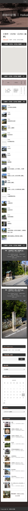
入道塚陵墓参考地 (11, 196)
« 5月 (4, 402)
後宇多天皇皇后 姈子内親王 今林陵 (16, 168)
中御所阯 (9, 223)
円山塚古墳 (10, 134)
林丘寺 (12, 442)
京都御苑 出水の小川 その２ (17, 462)
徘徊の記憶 (12, 509)
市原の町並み (13, 476)
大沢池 (9, 148)
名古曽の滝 (10, 209)
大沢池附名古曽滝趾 (12, 107)
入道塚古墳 (10, 203)
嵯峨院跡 (9, 162)
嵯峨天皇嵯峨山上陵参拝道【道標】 (15, 236)
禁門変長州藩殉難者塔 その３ (17, 449)
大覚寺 (9, 114)
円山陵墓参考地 (11, 141)
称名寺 (9, 155)
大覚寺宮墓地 (10, 216)
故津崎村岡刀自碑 (11, 121)
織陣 (12, 422)
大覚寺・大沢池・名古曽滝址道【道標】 (16, 189)
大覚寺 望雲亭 (11, 127)
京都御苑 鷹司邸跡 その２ (16, 435)
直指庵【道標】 (11, 182)
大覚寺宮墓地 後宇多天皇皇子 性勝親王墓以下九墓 (17, 231)
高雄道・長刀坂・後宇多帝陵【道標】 (16, 175)
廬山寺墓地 (13, 469)
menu (25, 1)
